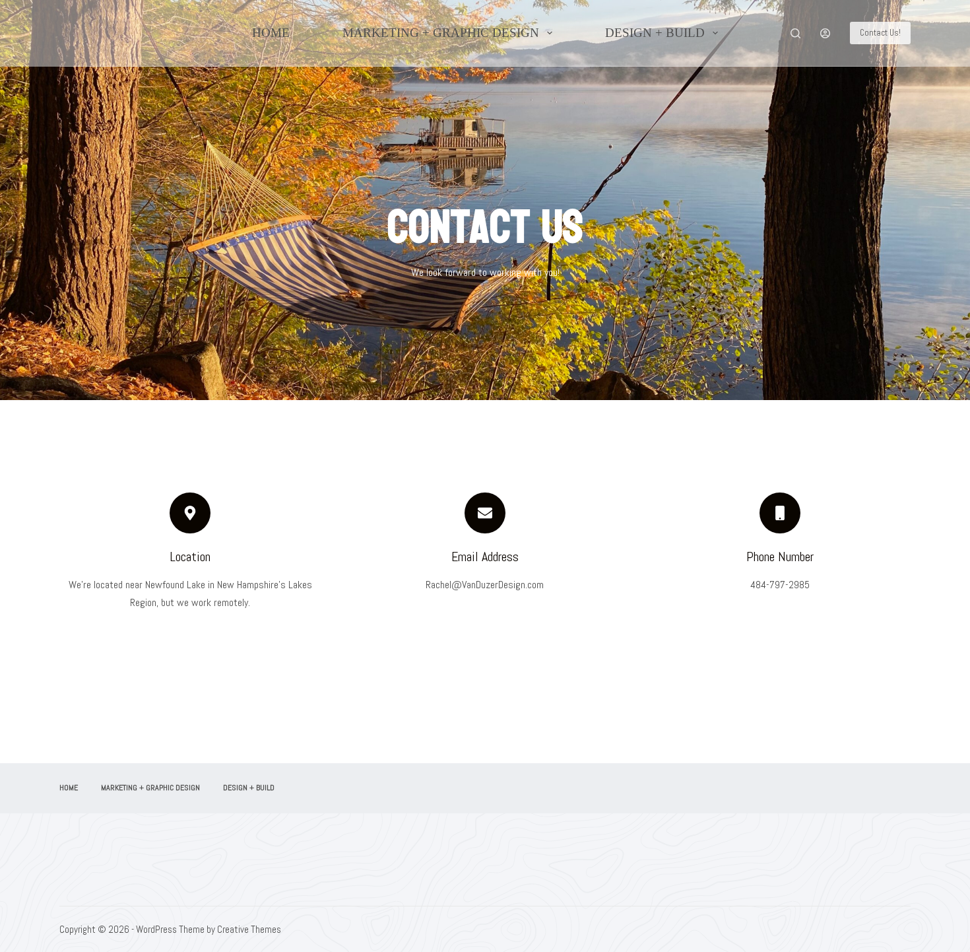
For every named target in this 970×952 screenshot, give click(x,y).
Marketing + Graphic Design (440, 33)
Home (271, 33)
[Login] (825, 33)
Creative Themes (249, 929)
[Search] (795, 33)
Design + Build (655, 33)
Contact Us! (880, 32)
